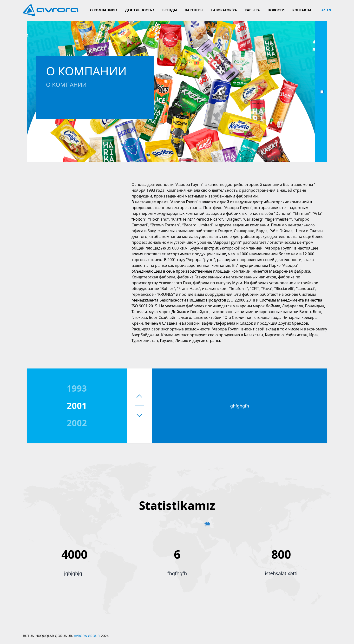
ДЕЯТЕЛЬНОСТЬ (138, 10)
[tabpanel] (171, 91)
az (323, 10)
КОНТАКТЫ (301, 10)
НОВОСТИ (276, 10)
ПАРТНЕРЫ (194, 10)
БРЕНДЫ (169, 10)
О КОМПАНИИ (102, 10)
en (329, 10)
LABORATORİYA (224, 10)
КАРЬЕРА (252, 10)
